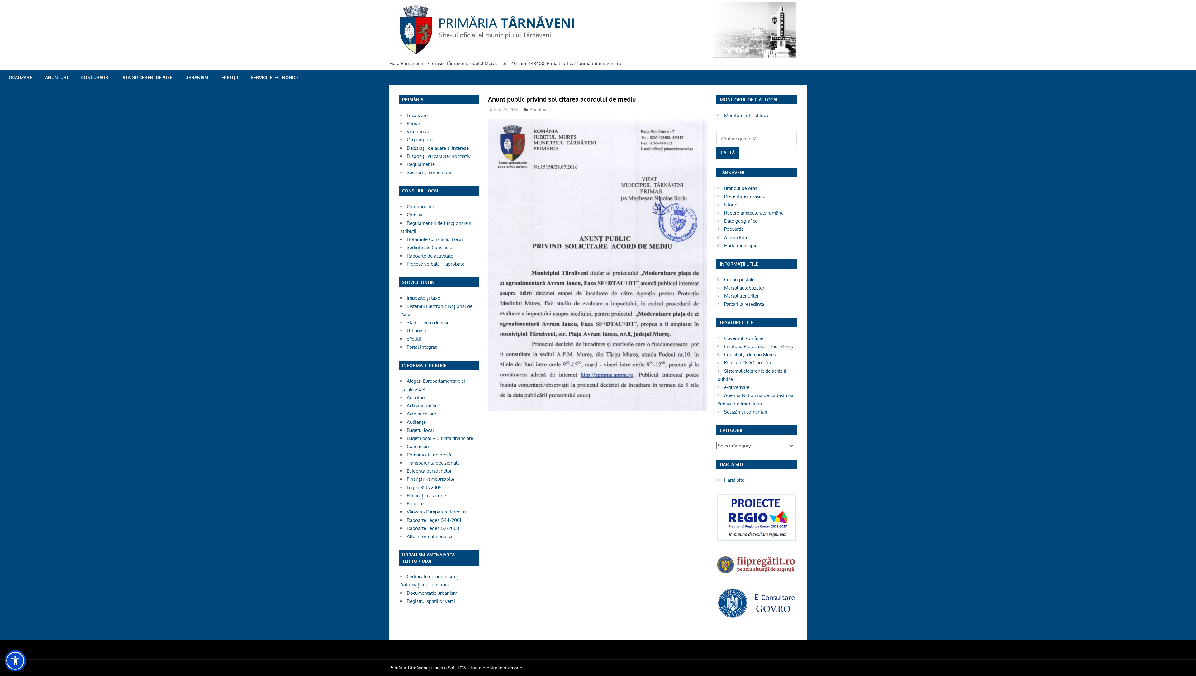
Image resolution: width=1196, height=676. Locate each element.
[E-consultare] (756, 617)
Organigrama (421, 140)
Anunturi (538, 109)
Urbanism (196, 77)
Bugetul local (420, 430)
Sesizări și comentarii (429, 172)
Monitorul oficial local (747, 115)
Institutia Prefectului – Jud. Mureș (758, 346)
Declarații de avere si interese (438, 148)
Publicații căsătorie (426, 496)
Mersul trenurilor (741, 296)
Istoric (730, 205)
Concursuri (95, 77)
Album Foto (736, 237)
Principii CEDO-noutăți (747, 363)
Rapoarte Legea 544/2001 (434, 520)
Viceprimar (418, 132)
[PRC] (756, 540)
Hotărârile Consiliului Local (435, 239)
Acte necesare (421, 414)
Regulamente (421, 164)
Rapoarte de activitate (430, 256)
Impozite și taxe (423, 298)
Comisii (414, 215)
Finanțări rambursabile (430, 479)
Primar (413, 123)
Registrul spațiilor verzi (431, 601)
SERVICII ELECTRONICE (275, 77)
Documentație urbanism (432, 593)
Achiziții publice (423, 406)
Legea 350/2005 (424, 487)
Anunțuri (56, 77)
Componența (420, 207)
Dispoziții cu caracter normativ (439, 156)
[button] (15, 661)
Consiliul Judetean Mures (750, 354)
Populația (734, 229)
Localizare (19, 77)
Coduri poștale (739, 279)
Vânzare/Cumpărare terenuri (436, 512)
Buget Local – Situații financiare (440, 438)
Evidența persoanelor (429, 471)
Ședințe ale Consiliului (430, 247)
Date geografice (740, 221)
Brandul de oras (740, 188)
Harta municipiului (743, 245)
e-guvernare (736, 387)
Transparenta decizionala (433, 463)
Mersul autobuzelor (744, 288)
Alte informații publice (430, 536)
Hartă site (734, 480)
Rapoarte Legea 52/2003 (433, 528)
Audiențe (416, 422)
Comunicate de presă (429, 455)
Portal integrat (422, 347)
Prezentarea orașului (745, 196)
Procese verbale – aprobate (435, 264)
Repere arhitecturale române (754, 213)
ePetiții (229, 77)
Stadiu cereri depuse (147, 77)
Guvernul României (744, 338)
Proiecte (415, 504)
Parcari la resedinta (744, 304)
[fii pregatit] (756, 574)
